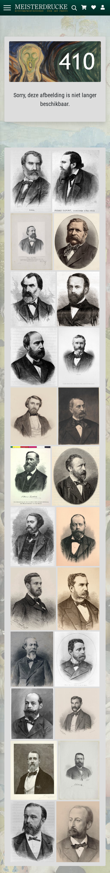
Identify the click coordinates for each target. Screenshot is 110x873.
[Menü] (7, 8)
